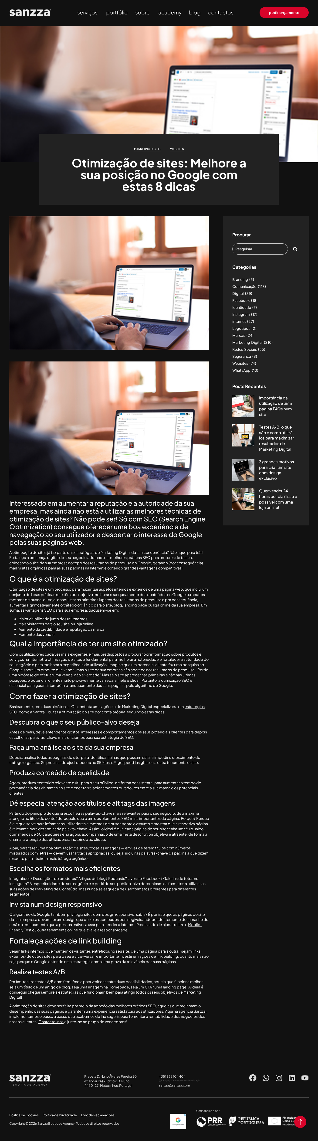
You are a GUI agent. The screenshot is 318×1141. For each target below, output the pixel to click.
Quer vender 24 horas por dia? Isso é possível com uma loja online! (278, 499)
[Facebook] (253, 1078)
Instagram (241, 314)
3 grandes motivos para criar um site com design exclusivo (276, 470)
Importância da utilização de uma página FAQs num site (275, 406)
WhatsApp (241, 370)
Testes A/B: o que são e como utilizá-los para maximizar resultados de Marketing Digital (277, 438)
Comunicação (244, 286)
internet (239, 321)
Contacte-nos (51, 1021)
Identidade (241, 307)
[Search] (296, 249)
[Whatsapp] (266, 1078)
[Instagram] (279, 1078)
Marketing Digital (147, 149)
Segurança (241, 356)
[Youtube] (305, 1078)
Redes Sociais (244, 349)
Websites (177, 149)
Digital (238, 293)
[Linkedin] (292, 1078)
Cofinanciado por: (208, 1111)
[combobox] (260, 249)
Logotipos (241, 328)
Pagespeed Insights (131, 762)
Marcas (238, 335)
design (69, 919)
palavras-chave (154, 853)
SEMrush (104, 762)
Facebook (241, 300)
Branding (240, 279)
